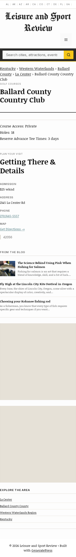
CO (41, 4)
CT (48, 4)
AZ (20, 4)
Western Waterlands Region (18, 512)
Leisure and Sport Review (38, 21)
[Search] (68, 55)
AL (7, 4)
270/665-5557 (9, 216)
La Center (23, 73)
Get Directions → (12, 229)
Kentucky (8, 68)
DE (55, 4)
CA (34, 4)
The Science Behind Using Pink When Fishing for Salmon (44, 265)
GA (68, 4)
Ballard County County (14, 506)
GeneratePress (41, 550)
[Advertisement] (38, 362)
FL (61, 4)
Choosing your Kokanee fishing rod (25, 301)
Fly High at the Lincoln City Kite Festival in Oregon (36, 284)
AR (27, 4)
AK (14, 4)
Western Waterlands (36, 68)
